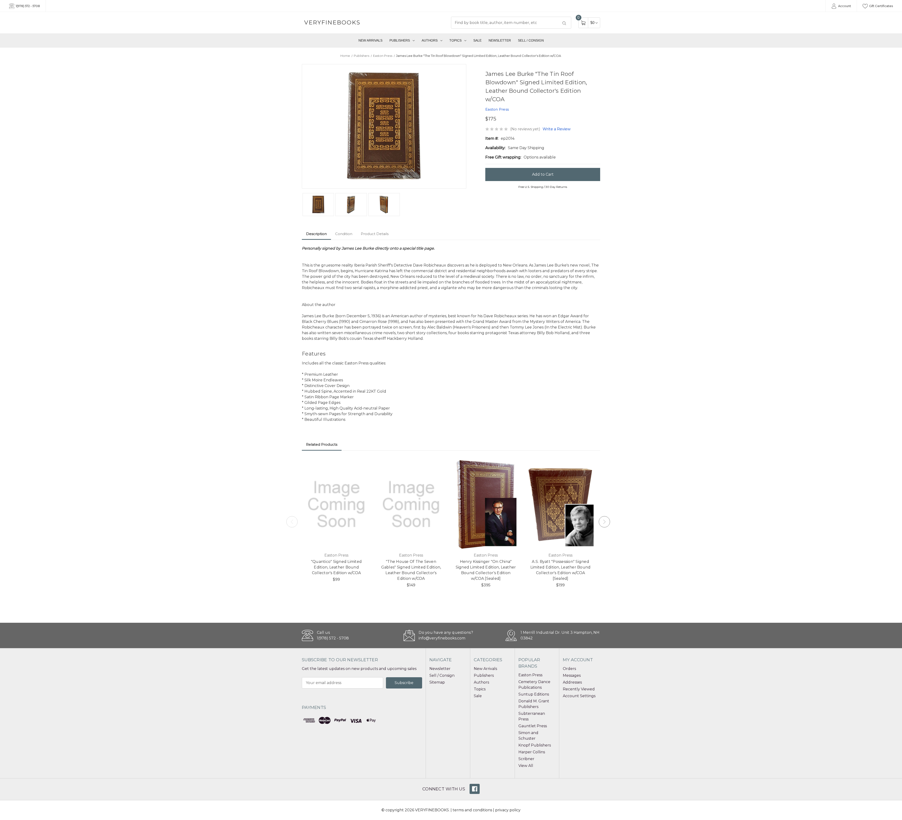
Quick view (364, 463)
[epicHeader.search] (564, 23)
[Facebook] (475, 789)
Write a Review (557, 129)
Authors (430, 40)
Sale (477, 40)
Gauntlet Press (532, 726)
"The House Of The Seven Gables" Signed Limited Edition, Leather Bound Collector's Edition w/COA (411, 570)
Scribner (526, 759)
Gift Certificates (880, 6)
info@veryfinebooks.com (442, 638)
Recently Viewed (579, 689)
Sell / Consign (531, 40)
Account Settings (579, 696)
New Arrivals (370, 40)
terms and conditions (472, 810)
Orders (569, 668)
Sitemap (437, 682)
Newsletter (500, 40)
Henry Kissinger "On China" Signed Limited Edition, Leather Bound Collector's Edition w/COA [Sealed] (486, 570)
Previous (292, 521)
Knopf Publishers (534, 745)
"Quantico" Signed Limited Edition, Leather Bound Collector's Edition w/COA (336, 567)
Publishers (399, 40)
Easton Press (530, 675)
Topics (455, 40)
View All (525, 765)
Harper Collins (531, 752)
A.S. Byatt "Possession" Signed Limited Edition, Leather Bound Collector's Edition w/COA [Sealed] (560, 570)
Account (844, 6)
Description (316, 234)
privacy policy (508, 810)
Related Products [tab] (321, 444)
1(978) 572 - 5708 (27, 6)
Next (604, 521)
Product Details (375, 234)
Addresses (572, 682)
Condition (343, 234)
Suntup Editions (533, 694)
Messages (572, 675)
